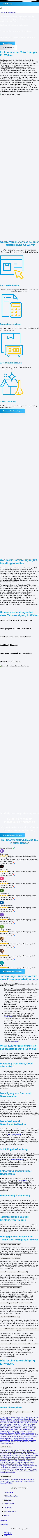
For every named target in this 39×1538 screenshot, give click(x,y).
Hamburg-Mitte (29, 1479)
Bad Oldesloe (12, 1450)
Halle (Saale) (10, 1426)
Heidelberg (18, 1433)
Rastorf (12, 1472)
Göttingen (34, 1436)
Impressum (3, 1520)
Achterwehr (25, 1466)
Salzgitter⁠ (7, 1441)
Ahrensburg (3, 1450)
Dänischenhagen (29, 1462)
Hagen (34, 1427)
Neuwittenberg (25, 1471)
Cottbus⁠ (11, 1443)
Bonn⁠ (1, 1422)
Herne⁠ (2, 1434)
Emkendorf (23, 1469)
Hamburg (7, 1417)
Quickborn (29, 1455)
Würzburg (20, 1436)
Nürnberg (9, 1421)
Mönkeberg (11, 1462)
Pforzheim (13, 1436)
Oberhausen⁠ (17, 1427)
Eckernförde (11, 1452)
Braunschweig (31, 1424)
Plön (15, 1459)
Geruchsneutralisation (15, 1134)
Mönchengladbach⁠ (5, 1424)
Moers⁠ (2, 1441)
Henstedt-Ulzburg (5, 1453)
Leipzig (9, 1419)
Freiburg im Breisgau (29, 1426)
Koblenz (21, 1438)
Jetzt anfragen (8, 1534)
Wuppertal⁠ (28, 1421)
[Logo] (7, 12)
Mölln (22, 1453)
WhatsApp (7, 1535)
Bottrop (2, 1438)
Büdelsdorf (33, 1471)
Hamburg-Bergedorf (16, 1481)
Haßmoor (17, 1469)
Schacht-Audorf (5, 1472)
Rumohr (21, 1467)
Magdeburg (18, 1426)
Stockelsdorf (3, 1459)
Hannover (3, 1421)
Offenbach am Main (28, 1434)
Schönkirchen (19, 1462)
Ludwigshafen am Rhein (26, 1429)
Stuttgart (35, 1417)
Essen (21, 1419)
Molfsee (10, 1460)
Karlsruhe (20, 1422)
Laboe (2, 1464)
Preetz (24, 1455)
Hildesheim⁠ (25, 1441)
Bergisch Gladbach (16, 1440)
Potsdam (2, 1429)
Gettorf (2, 1467)
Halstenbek (30, 1452)
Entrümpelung (22, 1180)
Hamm (16, 1429)
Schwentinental (30, 1459)
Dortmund (16, 1419)
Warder (2, 1471)
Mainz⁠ (7, 1427)
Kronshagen (21, 1459)
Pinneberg (18, 1455)
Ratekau (36, 1455)
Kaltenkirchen (15, 1453)
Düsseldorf (3, 1419)
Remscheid (3, 1440)
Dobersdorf (22, 1464)
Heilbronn (3, 1436)
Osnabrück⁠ (28, 1431)
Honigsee (3, 1466)
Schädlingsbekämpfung (16, 1159)
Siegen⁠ (32, 1441)
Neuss (13, 1434)
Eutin (24, 1452)
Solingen (24, 1433)
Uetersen (11, 1459)
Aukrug (14, 1466)
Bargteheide (3, 1452)
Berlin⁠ (2, 1417)
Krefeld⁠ (2, 1427)
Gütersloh (18, 1441)
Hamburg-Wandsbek (6, 1483)
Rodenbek (3, 1469)
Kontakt (6, 1515)
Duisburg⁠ (16, 1421)
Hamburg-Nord (4, 1481)
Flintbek (16, 1460)
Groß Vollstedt (32, 1469)
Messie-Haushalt (9, 1503)
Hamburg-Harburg (28, 1481)
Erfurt (11, 1427)
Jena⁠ (34, 1440)
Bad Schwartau (21, 1450)
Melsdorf (22, 1460)
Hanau (13, 1441)
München (14, 1417)
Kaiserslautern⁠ (4, 1443)
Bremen (26, 1419)
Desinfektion (8, 1017)
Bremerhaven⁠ (29, 1438)
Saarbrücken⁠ (9, 1429)
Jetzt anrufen (7, 1532)
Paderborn (7, 1434)
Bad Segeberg (31, 1450)
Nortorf (19, 1466)
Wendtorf (15, 1464)
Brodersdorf (8, 1464)
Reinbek (2, 1457)
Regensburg (31, 1433)
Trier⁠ (8, 1440)
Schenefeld (16, 1457)
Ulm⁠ (8, 1436)
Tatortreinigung (13, 1041)
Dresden (31, 1419)
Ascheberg (29, 1464)
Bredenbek (33, 1466)
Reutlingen (8, 1438)
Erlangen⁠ (15, 1438)
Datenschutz (4, 1524)
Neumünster (28, 1453)
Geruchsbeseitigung (10, 1511)
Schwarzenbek (31, 1457)
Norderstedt (10, 1455)
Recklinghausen (28, 1440)
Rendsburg (9, 1457)
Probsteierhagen (15, 1471)
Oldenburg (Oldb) (5, 1431)
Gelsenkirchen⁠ (16, 1424)
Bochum (22, 1421)
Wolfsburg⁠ (27, 1436)
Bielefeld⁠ (35, 1421)
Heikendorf (3, 1462)
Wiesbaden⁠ (33, 1422)
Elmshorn (19, 1452)
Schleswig (23, 1457)
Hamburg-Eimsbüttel (17, 1479)
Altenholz (28, 1460)
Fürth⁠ (36, 1434)
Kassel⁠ (30, 1427)
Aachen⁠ (23, 1424)
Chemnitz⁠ (3, 1426)
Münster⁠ (6, 1422)
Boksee (7, 1471)
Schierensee (28, 1467)
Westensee (10, 1469)
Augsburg (26, 1422)
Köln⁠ (18, 1417)
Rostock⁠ (24, 1427)
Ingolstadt (19, 1434)
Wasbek (8, 1466)
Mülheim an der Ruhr (18, 1431)
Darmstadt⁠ (11, 1433)
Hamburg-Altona (5, 1479)
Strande (7, 1467)
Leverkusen (3, 1433)
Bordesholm (3, 1460)
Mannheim (13, 1422)
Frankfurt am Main (26, 1417)
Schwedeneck (14, 1467)
